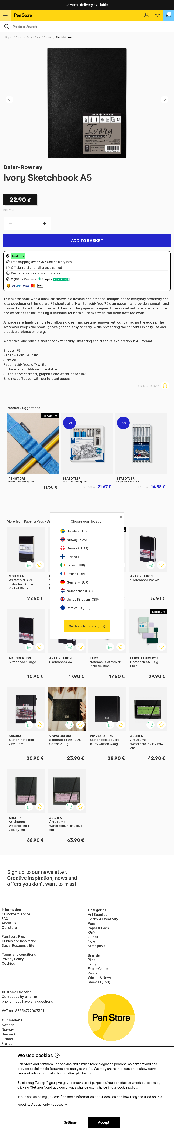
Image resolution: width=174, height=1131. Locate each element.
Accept (103, 1122)
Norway (8, 1029)
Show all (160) (99, 982)
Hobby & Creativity (103, 919)
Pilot (91, 960)
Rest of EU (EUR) (78, 608)
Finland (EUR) (76, 557)
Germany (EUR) (77, 582)
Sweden (8, 1025)
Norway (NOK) (77, 540)
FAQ (5, 918)
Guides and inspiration (19, 941)
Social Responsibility (18, 945)
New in (93, 941)
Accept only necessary (49, 1104)
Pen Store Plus (13, 936)
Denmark (9, 1034)
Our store (9, 927)
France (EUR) (76, 574)
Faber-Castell (98, 969)
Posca (92, 973)
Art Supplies (97, 914)
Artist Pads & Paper (39, 37)
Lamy (92, 964)
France (7, 1043)
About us (9, 923)
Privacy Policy (13, 959)
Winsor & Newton (101, 978)
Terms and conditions (19, 954)
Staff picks (96, 946)
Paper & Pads (13, 37)
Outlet (93, 937)
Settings (70, 1122)
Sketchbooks (64, 37)
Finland (7, 1039)
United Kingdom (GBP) (83, 599)
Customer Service (16, 914)
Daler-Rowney (22, 167)
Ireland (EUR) (76, 565)
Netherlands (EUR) (80, 591)
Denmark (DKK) (77, 548)
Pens (91, 923)
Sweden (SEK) (77, 531)
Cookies (8, 963)
